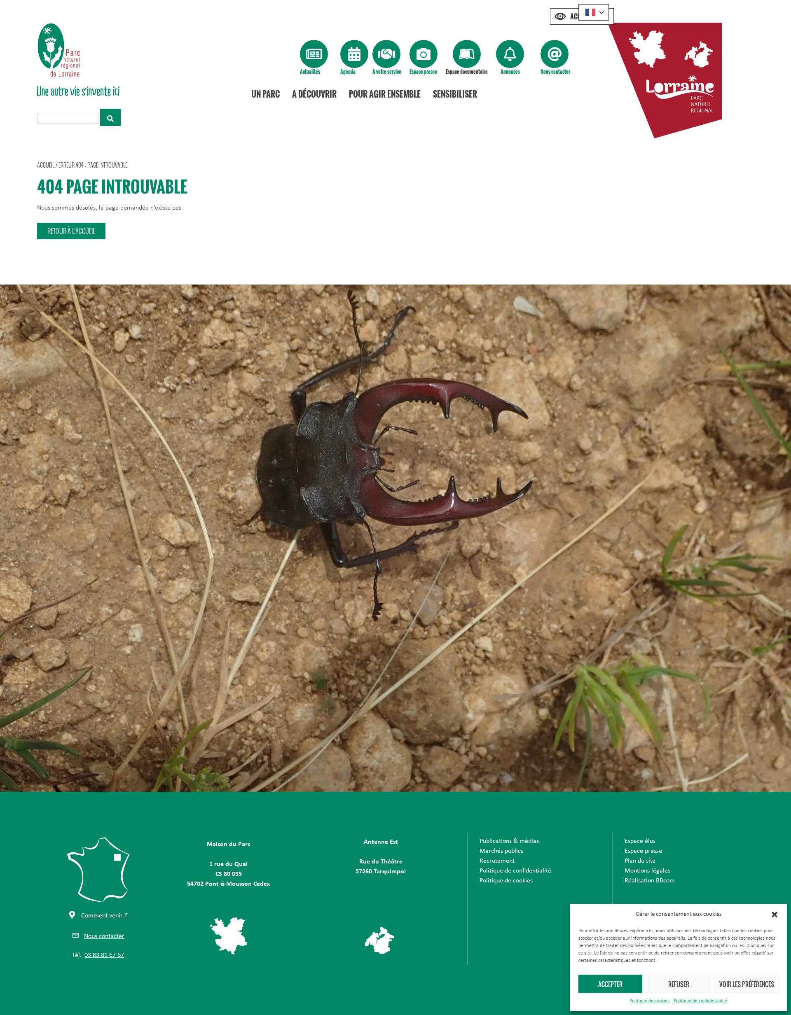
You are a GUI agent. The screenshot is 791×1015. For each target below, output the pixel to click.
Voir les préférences (746, 984)
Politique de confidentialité (701, 1001)
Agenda (348, 71)
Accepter (610, 984)
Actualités (310, 71)
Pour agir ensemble (385, 94)
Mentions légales (647, 871)
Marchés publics (501, 851)
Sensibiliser (455, 94)
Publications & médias (509, 841)
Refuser (678, 984)
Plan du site (640, 861)
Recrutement (497, 861)
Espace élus (640, 841)
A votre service (386, 71)
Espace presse (423, 71)
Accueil (45, 165)
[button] (774, 914)
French (593, 12)
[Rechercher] (110, 117)
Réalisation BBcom (650, 880)
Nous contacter (555, 71)
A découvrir (314, 94)
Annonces (510, 71)
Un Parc (265, 94)
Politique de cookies (649, 1001)
